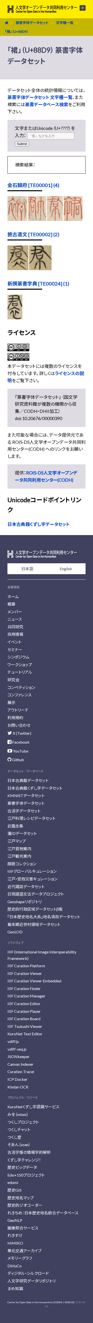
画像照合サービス (22, 1228)
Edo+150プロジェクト (26, 1175)
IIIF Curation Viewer (24, 973)
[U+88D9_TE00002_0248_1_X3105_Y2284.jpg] (40, 268)
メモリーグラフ (19, 1258)
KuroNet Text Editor (24, 1033)
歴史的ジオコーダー (24, 1205)
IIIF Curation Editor (23, 1003)
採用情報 (15, 634)
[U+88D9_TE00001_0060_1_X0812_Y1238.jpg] (55, 219)
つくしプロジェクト (23, 1122)
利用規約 (15, 717)
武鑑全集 (15, 826)
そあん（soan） (19, 1144)
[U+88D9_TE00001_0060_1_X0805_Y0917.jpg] (73, 219)
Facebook (20, 742)
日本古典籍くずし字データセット (38, 524)
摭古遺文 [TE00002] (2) (33, 234)
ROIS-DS (69, 1302)
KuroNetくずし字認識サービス (33, 1106)
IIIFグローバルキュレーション (32, 871)
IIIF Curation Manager (26, 995)
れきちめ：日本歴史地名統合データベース (42, 1212)
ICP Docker (17, 1079)
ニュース (14, 619)
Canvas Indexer (20, 1064)
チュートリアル (19, 672)
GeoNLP (14, 1220)
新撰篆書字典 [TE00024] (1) (38, 283)
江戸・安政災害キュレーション (32, 878)
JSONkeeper (18, 1056)
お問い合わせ (19, 725)
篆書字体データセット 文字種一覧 (39, 97)
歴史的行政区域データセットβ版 (34, 909)
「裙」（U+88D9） (17, 31)
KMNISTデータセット (25, 795)
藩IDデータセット (22, 833)
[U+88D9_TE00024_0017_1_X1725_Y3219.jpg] (14, 317)
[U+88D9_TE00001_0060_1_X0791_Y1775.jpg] (17, 219)
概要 (11, 604)
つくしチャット (18, 1129)
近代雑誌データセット (25, 886)
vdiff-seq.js (17, 1049)
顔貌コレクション (21, 863)
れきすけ (14, 1235)
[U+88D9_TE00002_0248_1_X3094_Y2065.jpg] (17, 268)
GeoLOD (15, 931)
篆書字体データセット (32, 23)
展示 (11, 702)
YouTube (20, 751)
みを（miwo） (18, 1114)
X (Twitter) (21, 733)
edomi (12, 1182)
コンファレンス (19, 694)
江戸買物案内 (19, 848)
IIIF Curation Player (24, 1011)
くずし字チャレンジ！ (24, 1160)
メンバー (14, 611)
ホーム (13, 596)
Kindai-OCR (17, 1087)
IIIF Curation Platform (26, 965)
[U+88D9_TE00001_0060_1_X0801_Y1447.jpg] (37, 219)
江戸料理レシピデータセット (31, 818)
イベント (14, 641)
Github (17, 759)
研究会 (13, 679)
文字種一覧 (64, 23)
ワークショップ (19, 664)
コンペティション (21, 687)
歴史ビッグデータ (22, 1167)
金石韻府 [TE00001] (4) (33, 185)
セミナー (14, 649)
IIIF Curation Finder (24, 988)
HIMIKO (15, 1243)
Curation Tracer (20, 1071)
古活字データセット (23, 810)
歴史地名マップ (20, 1197)
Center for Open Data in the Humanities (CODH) (34, 1302)
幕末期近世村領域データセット (33, 924)
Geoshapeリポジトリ (24, 901)
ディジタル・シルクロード (28, 1273)
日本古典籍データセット (27, 780)
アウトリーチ (18, 710)
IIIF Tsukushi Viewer (24, 1026)
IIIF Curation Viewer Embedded (34, 980)
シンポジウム (18, 657)
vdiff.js (13, 1041)
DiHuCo (14, 1265)
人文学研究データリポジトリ (31, 1280)
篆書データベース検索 (46, 104)
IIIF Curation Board (23, 1018)
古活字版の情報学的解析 (29, 1152)
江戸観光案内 (19, 856)
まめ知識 (15, 1288)
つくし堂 (14, 1137)
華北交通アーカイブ (24, 1250)
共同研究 (15, 626)
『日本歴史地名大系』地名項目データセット (43, 916)
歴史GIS (14, 1190)
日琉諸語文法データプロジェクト (35, 894)
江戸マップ (16, 841)
